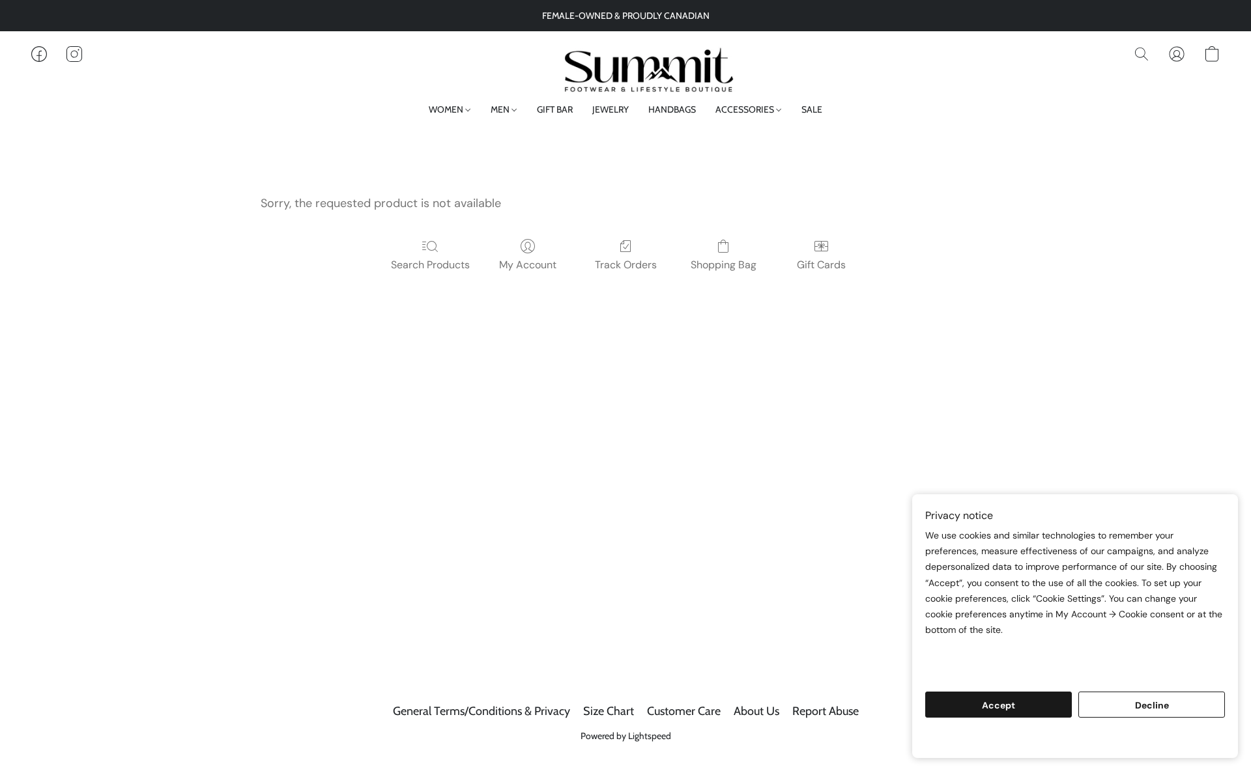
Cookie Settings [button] (1075, 738)
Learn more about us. (975, 670)
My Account (527, 265)
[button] (625, 67)
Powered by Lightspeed (626, 736)
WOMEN (447, 109)
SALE (811, 109)
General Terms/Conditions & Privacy (481, 711)
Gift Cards (821, 265)
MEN (501, 109)
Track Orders (626, 265)
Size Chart (608, 711)
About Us (756, 711)
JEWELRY (610, 109)
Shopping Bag (723, 265)
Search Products (430, 265)
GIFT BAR (555, 109)
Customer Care (684, 711)
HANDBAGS (672, 109)
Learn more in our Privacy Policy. (1002, 655)
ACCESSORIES (745, 109)
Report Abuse (825, 711)
